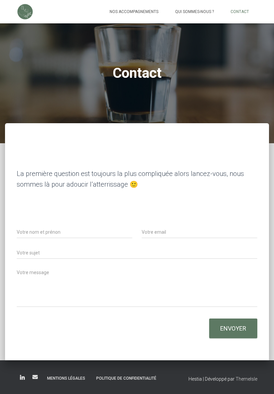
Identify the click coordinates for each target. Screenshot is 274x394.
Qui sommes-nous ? (194, 11)
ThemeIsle (246, 379)
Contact (240, 11)
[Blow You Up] (25, 11)
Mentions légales (66, 378)
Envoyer (233, 328)
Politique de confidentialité (126, 378)
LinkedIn (22, 378)
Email (35, 377)
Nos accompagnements (134, 11)
